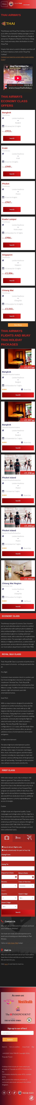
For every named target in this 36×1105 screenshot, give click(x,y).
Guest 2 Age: (6, 902)
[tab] (4, 4)
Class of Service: (24, 882)
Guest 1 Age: (23, 894)
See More (18, 325)
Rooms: (4, 882)
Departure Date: (8, 873)
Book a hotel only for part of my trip (16, 850)
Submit (10, 1039)
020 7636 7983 (13, 943)
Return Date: (23, 873)
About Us (4, 1047)
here (6, 964)
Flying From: (6, 854)
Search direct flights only (12, 847)
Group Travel (25, 1047)
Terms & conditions (14, 1047)
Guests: (4, 894)
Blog (33, 1047)
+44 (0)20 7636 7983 (9, 1053)
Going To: (5, 864)
